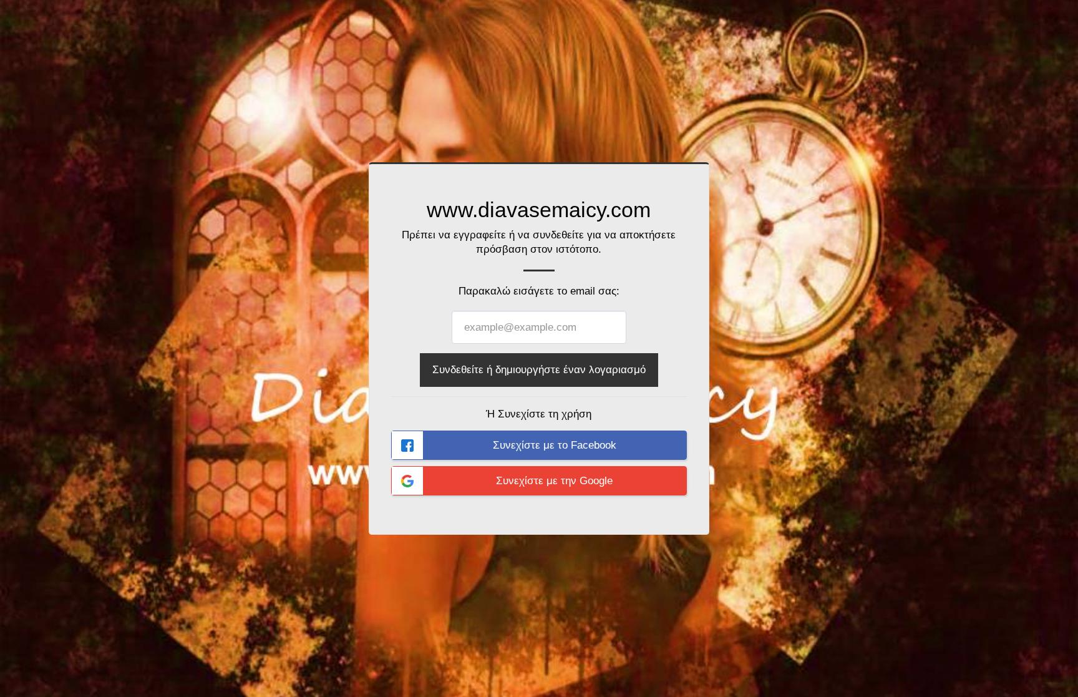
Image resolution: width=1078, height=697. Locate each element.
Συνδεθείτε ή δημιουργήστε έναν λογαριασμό (539, 369)
